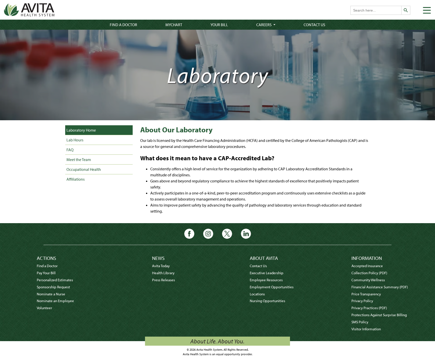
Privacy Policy (362, 300)
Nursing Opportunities (267, 300)
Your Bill (219, 24)
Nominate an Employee (55, 300)
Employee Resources (266, 279)
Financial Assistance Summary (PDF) (379, 287)
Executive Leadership (266, 272)
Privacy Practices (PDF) (369, 307)
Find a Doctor (123, 24)
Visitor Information (366, 329)
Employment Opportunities (272, 287)
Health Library (163, 272)
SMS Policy (359, 322)
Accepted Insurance (367, 265)
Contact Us (314, 24)
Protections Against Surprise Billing (379, 314)
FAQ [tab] (70, 149)
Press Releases (163, 279)
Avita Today (161, 265)
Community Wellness (368, 279)
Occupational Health (83, 169)
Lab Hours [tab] (74, 139)
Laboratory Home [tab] (81, 130)
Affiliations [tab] (75, 179)
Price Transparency (366, 294)
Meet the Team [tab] (78, 159)
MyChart (173, 24)
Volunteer (44, 307)
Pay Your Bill (46, 272)
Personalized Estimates (55, 279)
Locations (257, 294)
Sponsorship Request (53, 287)
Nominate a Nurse (51, 294)
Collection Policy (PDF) (369, 272)
